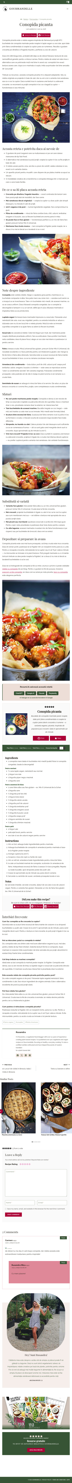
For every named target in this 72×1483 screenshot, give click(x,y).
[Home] (21, 19)
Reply (63, 1238)
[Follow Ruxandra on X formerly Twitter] (21, 1055)
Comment (10, 1171)
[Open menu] (67, 8)
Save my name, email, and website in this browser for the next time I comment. (36, 1209)
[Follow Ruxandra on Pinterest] (30, 1055)
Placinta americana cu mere (12, 1135)
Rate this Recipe (22, 906)
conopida (19, 1022)
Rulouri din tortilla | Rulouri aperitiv (54, 1135)
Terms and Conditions (59, 1479)
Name (9, 1203)
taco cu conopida (61, 572)
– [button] (58, 748)
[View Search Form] (4, 2)
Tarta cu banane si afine (60, 1067)
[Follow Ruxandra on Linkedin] (25, 1055)
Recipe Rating (11, 1164)
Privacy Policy (46, 1479)
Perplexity (53, 693)
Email (41, 1203)
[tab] (32, 1141)
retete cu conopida (10, 569)
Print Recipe (45, 35)
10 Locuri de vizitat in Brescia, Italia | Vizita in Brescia (16, 1068)
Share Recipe (52, 906)
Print (42, 738)
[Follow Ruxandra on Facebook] (17, 1055)
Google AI (30, 693)
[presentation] (19, 1107)
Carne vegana (8, 1022)
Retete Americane (31, 1022)
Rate (59, 738)
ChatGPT (19, 693)
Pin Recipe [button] (38, 906)
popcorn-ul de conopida (12, 572)
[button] (45, 707)
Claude (41, 693)
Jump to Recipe (30, 35)
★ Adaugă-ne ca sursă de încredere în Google (36, 698)
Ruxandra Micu (19, 1265)
